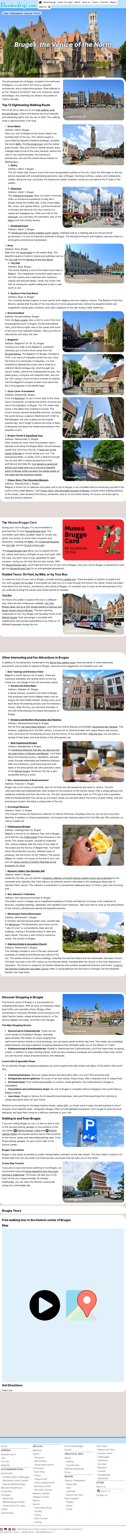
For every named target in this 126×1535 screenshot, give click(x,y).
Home (4, 1446)
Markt (11, 220)
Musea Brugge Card (22, 522)
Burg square (21, 320)
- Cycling (37, 1511)
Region (113, 2)
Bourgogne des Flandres (105, 726)
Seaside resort (8, 1454)
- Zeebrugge (102, 1457)
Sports (36, 1504)
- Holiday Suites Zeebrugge (15, 1477)
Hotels (4, 1509)
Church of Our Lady (34, 545)
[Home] (40, 2)
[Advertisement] (63, 509)
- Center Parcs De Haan (13, 1505)
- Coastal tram (72, 1465)
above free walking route (62, 662)
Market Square (9, 617)
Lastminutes (7, 1513)
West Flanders (72, 1498)
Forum (68, 1472)
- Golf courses (40, 1518)
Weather (43, 7)
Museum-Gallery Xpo (26, 871)
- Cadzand (70, 1491)
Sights (36, 1453)
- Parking (69, 1461)
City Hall (13, 259)
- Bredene (101, 1467)
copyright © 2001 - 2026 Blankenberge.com (37, 1532)
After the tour (95, 734)
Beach (77, 2)
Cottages (5, 1495)
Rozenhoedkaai (13, 354)
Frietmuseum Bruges (19, 826)
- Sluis (68, 1487)
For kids (5, 1461)
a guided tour (69, 579)
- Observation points (43, 1464)
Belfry (18, 144)
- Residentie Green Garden (14, 1480)
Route (68, 1458)
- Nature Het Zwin (74, 1495)
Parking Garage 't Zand (29, 1130)
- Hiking (37, 1515)
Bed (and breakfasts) (12, 1487)
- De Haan (101, 1464)
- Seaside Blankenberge (13, 1484)
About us (101, 1486)
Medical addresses (74, 1468)
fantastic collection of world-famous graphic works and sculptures (77, 878)
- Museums (39, 1457)
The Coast (101, 1446)
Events (95, 2)
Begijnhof (19, 398)
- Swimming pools (42, 1507)
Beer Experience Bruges (24, 743)
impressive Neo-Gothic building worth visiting (35, 233)
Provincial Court (35, 144)
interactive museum (23, 195)
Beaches (37, 1450)
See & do (86, 2)
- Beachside (7, 1498)
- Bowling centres (42, 1486)
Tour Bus (7, 595)
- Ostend (100, 1471)
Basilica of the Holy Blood (39, 259)
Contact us (101, 1495)
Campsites (6, 1491)
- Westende (102, 1478)
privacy (16, 1532)
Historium (16, 188)
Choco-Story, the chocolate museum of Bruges (64, 490)
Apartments (7, 1473)
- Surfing (37, 1522)
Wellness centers (41, 1493)
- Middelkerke (103, 1474)
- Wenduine (102, 1460)
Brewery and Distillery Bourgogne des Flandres (36, 719)
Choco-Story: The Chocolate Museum (28, 480)
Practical (104, 2)
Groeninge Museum (49, 541)
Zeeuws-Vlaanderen (75, 1480)
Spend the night (65, 2)
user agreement (6, 1532)
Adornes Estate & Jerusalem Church (27, 944)
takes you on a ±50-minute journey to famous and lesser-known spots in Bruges (32, 607)
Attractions (38, 1468)
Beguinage (14, 924)
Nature (36, 1500)
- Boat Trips (39, 1471)
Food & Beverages (74, 1446)
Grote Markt (26, 252)
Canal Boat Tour (34, 435)
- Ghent (69, 1505)
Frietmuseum (30, 837)
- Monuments (40, 1461)
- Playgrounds (40, 1479)
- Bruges (69, 1502)
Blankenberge (49, 2)
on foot (16, 583)
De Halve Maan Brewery (33, 726)
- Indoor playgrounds (44, 1482)
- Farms (37, 1475)
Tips (3, 1458)
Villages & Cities (41, 1497)
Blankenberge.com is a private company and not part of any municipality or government (49, 1529)
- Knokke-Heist (104, 1453)
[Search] (49, 7)
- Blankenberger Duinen (13, 1502)
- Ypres (68, 1509)
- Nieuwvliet (71, 1484)
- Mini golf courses (42, 1489)
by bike (29, 583)
